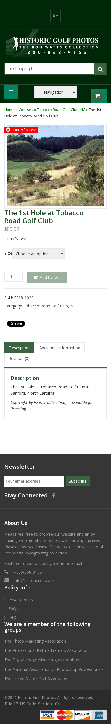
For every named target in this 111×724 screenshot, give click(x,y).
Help (12, 617)
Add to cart (50, 277)
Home (9, 109)
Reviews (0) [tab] (19, 358)
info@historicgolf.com (34, 580)
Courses (26, 109)
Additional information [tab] (59, 347)
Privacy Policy (20, 599)
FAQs (13, 608)
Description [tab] (19, 347)
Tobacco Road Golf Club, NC (61, 109)
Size (8, 253)
